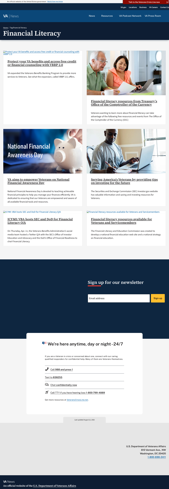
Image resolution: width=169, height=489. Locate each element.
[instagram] (154, 440)
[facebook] (149, 440)
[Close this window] (140, 335)
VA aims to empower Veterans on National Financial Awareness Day (38, 181)
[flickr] (164, 440)
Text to (53, 377)
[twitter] (139, 440)
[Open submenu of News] (96, 16)
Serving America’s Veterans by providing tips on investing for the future (124, 181)
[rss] (144, 440)
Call (61, 369)
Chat (63, 385)
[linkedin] (159, 440)
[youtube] (133, 440)
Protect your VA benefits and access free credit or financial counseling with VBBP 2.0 (42, 63)
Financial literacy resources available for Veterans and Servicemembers (121, 221)
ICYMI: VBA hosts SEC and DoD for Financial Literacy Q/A (40, 221)
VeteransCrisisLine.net (77, 400)
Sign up (158, 298)
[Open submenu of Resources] (114, 16)
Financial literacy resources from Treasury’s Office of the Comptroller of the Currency (124, 103)
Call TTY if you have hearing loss (77, 392)
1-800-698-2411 (157, 457)
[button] (165, 16)
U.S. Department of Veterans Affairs (54, 485)
